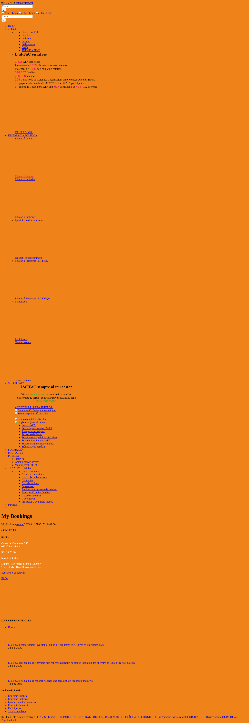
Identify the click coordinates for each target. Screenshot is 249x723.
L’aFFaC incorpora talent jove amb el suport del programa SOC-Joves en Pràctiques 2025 (56, 644)
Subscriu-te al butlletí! (13, 572)
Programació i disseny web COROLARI (179, 717)
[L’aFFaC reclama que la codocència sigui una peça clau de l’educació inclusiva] (13, 677)
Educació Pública (24, 138)
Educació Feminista (18, 705)
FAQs (4, 578)
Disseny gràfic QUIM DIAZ (221, 717)
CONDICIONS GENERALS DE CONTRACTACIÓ (89, 717)
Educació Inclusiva (25, 179)
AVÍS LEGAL (47, 717)
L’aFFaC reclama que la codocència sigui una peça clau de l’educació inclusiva (50, 680)
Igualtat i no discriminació (29, 220)
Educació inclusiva (18, 699)
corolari (20, 524)
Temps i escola (23, 342)
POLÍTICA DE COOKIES (138, 717)
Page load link (9, 720)
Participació (21, 301)
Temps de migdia (17, 711)
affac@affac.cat (24, 2)
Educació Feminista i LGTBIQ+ (32, 260)
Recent (12, 627)
